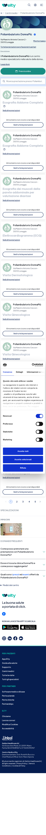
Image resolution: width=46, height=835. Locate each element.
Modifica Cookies (10, 724)
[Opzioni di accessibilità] (4, 614)
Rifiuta (23, 468)
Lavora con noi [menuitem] (8, 720)
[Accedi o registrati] (35, 5)
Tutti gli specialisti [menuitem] (10, 679)
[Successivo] (40, 502)
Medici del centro (11, 585)
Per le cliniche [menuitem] (8, 700)
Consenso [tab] (7, 372)
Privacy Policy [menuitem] (22, 763)
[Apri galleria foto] (11, 529)
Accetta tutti (23, 451)
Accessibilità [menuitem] (8, 728)
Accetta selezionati (23, 459)
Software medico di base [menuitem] (13, 691)
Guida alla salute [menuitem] (9, 663)
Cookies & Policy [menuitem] (18, 766)
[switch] (39, 424)
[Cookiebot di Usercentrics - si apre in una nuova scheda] (32, 365)
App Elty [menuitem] (6, 659)
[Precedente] (6, 502)
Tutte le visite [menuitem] (8, 675)
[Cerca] (29, 5)
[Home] (1, 13)
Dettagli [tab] (19, 372)
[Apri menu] (41, 5)
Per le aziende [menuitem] (8, 696)
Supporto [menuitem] (6, 667)
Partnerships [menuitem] (7, 704)
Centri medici (11, 13)
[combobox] (23, 81)
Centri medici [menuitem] (8, 671)
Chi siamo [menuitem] (6, 716)
